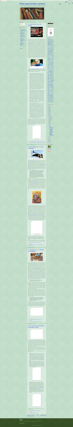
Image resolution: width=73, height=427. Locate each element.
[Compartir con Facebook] (44, 141)
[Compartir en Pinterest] (31, 243)
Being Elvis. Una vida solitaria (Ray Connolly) (22, 30)
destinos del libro (41, 142)
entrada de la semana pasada (32, 160)
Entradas (21, 23)
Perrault (48, 80)
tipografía (51, 96)
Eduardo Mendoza (50, 56)
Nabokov (48, 76)
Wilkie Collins (50, 101)
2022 (49, 107)
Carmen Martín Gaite (51, 46)
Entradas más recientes (30, 415)
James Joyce (50, 66)
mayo (49, 123)
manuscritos (52, 73)
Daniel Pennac (49, 52)
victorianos (50, 99)
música (52, 75)
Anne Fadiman (52, 40)
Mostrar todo (24, 46)
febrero (50, 126)
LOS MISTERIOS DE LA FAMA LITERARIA (51, 130)
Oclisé (39, 158)
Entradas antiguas (43, 415)
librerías (44, 142)
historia (52, 64)
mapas (48, 74)
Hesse (50, 64)
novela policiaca (40, 244)
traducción (51, 97)
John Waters (51, 68)
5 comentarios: (38, 141)
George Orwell (52, 61)
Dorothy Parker (51, 54)
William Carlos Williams (51, 102)
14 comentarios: (38, 319)
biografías (52, 44)
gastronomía (49, 61)
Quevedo (51, 82)
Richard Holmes (49, 86)
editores (35, 244)
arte (51, 41)
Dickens (49, 54)
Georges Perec (49, 62)
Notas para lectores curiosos (32, 3)
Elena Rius (49, 148)
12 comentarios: (38, 242)
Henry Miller (49, 64)
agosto (50, 120)
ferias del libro (49, 59)
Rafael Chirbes (39, 321)
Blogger (40, 425)
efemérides (49, 57)
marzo (50, 125)
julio (49, 121)
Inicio (37, 415)
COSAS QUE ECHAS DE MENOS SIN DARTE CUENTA (36, 326)
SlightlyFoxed (52, 93)
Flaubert (52, 59)
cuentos (52, 50)
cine (51, 48)
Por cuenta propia (30, 276)
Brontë (51, 45)
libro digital (52, 71)
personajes (52, 80)
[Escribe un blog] (42, 141)
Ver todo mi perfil (49, 149)
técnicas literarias (51, 94)
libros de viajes (49, 72)
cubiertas (50, 50)
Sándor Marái (31, 245)
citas (52, 48)
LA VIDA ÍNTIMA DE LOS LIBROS (51, 127)
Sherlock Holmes (50, 91)
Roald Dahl (52, 86)
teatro (48, 94)
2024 (49, 105)
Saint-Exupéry (52, 88)
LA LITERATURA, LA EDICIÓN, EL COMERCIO (51, 132)
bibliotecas (49, 44)
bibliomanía (35, 142)
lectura (51, 70)
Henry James (52, 63)
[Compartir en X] (43, 141)
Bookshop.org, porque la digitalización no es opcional (22, 41)
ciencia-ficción (49, 48)
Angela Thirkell (49, 40)
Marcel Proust (50, 74)
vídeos (52, 99)
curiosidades (37, 142)
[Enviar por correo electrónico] (28, 243)
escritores (37, 244)
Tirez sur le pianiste (35, 183)
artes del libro (31, 321)
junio (49, 122)
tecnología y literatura (50, 95)
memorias (51, 75)
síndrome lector (50, 92)
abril (49, 124)
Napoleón (51, 76)
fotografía (49, 60)
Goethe (51, 62)
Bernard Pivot (38, 56)
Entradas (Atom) (32, 416)
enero (49, 136)
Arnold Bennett (49, 41)
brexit (49, 45)
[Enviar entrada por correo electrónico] (40, 141)
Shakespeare (52, 90)
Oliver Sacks (51, 78)
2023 (49, 106)
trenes (52, 97)
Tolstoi (48, 97)
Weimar (48, 101)
